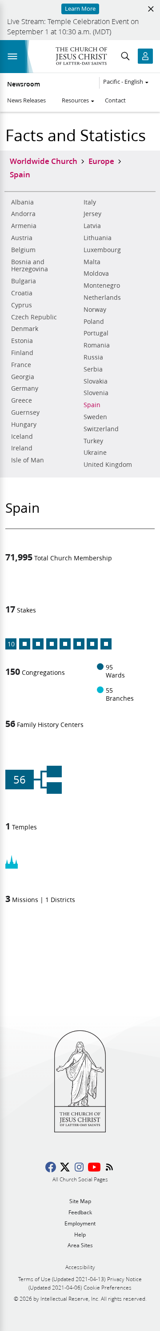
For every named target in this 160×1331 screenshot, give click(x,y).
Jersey (92, 213)
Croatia (21, 293)
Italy (90, 202)
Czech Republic (34, 317)
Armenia (23, 225)
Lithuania (98, 237)
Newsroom (23, 84)
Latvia (92, 225)
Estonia (22, 340)
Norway (95, 309)
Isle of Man (27, 460)
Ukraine (95, 452)
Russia (93, 357)
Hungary (23, 424)
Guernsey (25, 412)
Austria (21, 237)
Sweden (95, 416)
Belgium (23, 249)
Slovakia (96, 381)
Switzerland (101, 429)
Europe (101, 160)
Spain (92, 404)
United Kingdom (108, 464)
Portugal (96, 333)
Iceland (22, 436)
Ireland (21, 448)
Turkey (93, 441)
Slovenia (96, 392)
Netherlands (102, 297)
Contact (115, 100)
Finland (22, 352)
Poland (94, 321)
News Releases (26, 100)
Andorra (23, 213)
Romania (97, 345)
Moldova (96, 273)
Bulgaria (23, 281)
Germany (24, 388)
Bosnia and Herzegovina (29, 265)
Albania (22, 202)
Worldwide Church (43, 160)
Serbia (93, 369)
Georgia (22, 376)
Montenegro (102, 285)
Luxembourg (102, 249)
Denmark (24, 328)
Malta (92, 261)
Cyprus (21, 305)
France (21, 364)
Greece (21, 400)
